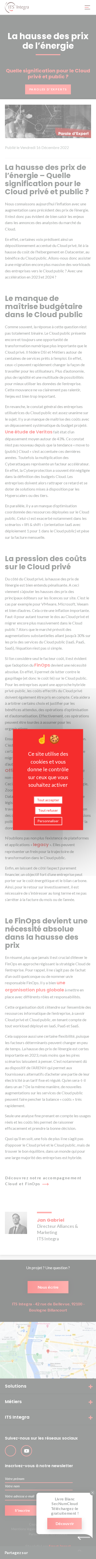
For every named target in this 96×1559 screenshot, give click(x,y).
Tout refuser (48, 810)
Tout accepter (48, 800)
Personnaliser (48, 821)
